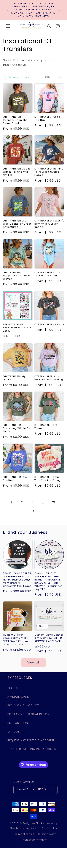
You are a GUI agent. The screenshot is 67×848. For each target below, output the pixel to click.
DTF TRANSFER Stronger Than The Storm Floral (15, 120)
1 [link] (11, 502)
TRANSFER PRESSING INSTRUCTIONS (31, 749)
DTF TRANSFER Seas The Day (47, 118)
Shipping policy (47, 834)
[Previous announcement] (7, 10)
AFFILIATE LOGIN (18, 697)
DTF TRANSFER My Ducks (14, 378)
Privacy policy (49, 828)
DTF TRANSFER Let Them (45, 427)
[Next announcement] (60, 10)
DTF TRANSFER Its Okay (49, 324)
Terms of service (24, 834)
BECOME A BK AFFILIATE (23, 705)
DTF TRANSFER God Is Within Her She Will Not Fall (17, 172)
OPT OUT (13, 731)
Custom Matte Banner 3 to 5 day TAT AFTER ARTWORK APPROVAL (48, 638)
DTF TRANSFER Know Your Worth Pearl (47, 274)
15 (53, 502)
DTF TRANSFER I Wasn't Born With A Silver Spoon (49, 224)
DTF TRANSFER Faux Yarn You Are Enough (48, 479)
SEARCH (13, 688)
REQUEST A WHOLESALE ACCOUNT (30, 740)
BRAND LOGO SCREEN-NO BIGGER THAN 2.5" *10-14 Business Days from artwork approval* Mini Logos (17, 580)
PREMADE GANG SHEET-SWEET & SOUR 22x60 (17, 327)
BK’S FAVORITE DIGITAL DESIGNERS (31, 714)
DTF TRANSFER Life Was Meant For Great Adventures (17, 224)
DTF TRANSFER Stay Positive (15, 479)
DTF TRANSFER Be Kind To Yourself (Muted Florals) (48, 172)
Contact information (35, 839)
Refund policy (30, 828)
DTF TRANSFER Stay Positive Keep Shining (48, 378)
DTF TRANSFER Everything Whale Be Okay (16, 428)
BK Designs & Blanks (32, 823)
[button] (8, 26)
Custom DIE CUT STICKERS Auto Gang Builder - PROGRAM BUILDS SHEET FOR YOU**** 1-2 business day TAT (48, 581)
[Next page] (33, 511)
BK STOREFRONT (18, 723)
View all (33, 662)
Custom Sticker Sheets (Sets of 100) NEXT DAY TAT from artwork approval (16, 639)
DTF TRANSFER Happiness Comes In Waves (17, 276)
